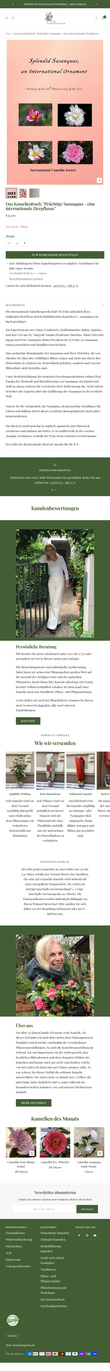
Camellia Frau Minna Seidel (21, 1164)
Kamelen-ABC (47, 705)
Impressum (13, 1259)
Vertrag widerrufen (18, 1266)
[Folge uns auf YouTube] (95, 1235)
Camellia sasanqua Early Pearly (89, 1164)
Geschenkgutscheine (54, 1306)
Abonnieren (87, 1209)
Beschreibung (15, 304)
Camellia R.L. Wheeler (55, 1162)
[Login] (96, 18)
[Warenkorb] (102, 18)
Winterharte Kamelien (55, 1233)
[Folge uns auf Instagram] (87, 1235)
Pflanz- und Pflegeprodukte (50, 1278)
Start (8, 33)
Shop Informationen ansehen (26, 278)
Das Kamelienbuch (53, 1299)
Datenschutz (14, 1246)
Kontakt (28, 721)
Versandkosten (15, 1233)
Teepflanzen (48, 1269)
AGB (8, 1253)
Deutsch (12, 1335)
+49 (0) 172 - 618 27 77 (65, 285)
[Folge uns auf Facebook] (79, 1235)
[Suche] (13, 18)
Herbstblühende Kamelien (51, 1248)
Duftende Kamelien (53, 1239)
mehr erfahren (77, 4)
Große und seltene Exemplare (52, 1260)
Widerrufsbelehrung (19, 1239)
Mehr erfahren (33, 1103)
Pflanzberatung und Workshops (53, 1290)
